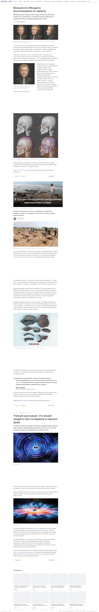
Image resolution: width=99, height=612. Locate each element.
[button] (35, 32)
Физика (29, 412)
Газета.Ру (25, 412)
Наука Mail (25, 208)
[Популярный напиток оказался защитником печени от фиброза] (77, 600)
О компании (5, 611)
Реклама (9, 611)
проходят (25, 253)
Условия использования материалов (68, 611)
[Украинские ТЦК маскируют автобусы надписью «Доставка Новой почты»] (58, 600)
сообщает (43, 51)
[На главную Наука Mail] (5, 1)
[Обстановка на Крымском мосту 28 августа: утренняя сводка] (58, 582)
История (21, 4)
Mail (2, 611)
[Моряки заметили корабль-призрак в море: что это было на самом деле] (22, 600)
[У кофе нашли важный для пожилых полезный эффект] (77, 582)
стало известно (21, 170)
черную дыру (36, 528)
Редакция (59, 611)
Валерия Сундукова (21, 21)
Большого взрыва (19, 552)
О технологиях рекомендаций (80, 611)
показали (24, 400)
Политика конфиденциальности (91, 611)
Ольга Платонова (20, 218)
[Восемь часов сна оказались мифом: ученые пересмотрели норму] (40, 582)
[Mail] (2, 1)
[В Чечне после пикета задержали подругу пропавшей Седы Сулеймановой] (22, 582)
